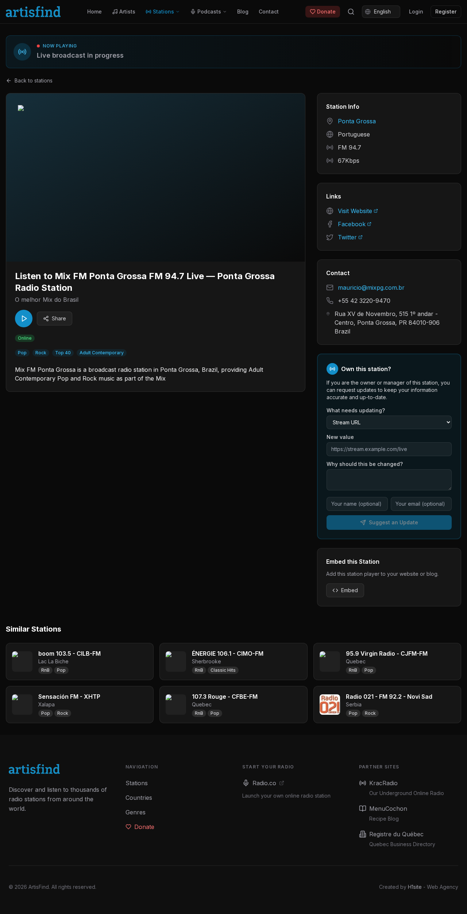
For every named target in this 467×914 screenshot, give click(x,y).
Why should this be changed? (365, 464)
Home (94, 11)
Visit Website (355, 211)
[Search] (351, 11)
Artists (127, 11)
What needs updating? (356, 410)
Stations (163, 11)
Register (445, 11)
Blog (242, 11)
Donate (326, 11)
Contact (269, 11)
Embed (349, 590)
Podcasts (209, 11)
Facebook (352, 224)
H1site (415, 887)
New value (340, 437)
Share (59, 318)
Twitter (347, 237)
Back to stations (34, 80)
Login (416, 11)
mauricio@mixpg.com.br (371, 287)
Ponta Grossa (357, 121)
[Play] (23, 318)
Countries (139, 797)
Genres (136, 812)
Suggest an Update (393, 522)
